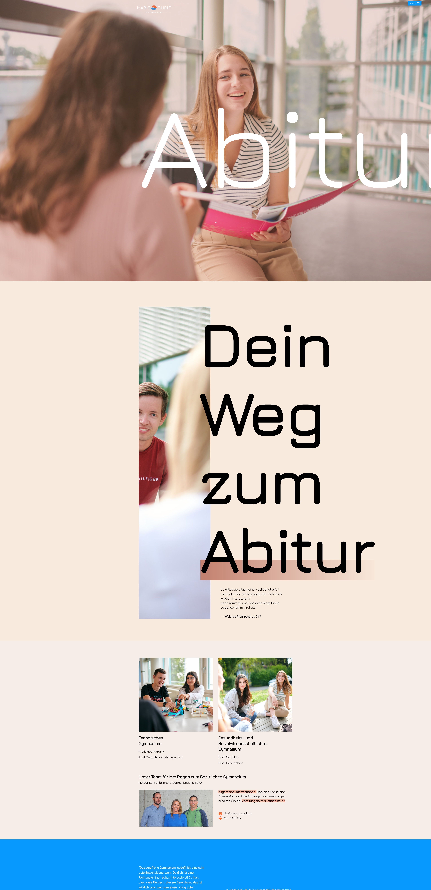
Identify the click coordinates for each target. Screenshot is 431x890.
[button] (414, 3)
